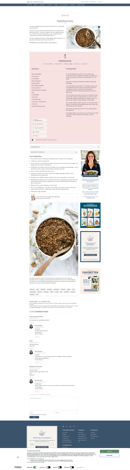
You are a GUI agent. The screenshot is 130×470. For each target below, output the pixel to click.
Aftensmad (32, 289)
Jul (78, 442)
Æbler (61, 292)
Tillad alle (109, 451)
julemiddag (49, 289)
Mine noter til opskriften (38, 152)
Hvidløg (56, 292)
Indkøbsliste (42, 4)
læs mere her (95, 260)
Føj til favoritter (39, 128)
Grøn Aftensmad (81, 434)
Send (36, 135)
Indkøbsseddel (66, 436)
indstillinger (41, 455)
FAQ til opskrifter (64, 4)
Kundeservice (65, 438)
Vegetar (68, 289)
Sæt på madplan (39, 124)
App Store (65, 447)
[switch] (48, 467)
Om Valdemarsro (94, 436)
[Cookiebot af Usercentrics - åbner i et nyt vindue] (18, 467)
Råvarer (56, 4)
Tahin (37, 294)
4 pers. (85, 63)
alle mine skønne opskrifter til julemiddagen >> (46, 42)
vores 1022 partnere (35, 452)
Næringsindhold (35, 147)
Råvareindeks (93, 434)
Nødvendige (109, 455)
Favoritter (49, 4)
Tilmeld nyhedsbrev (90, 255)
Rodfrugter (73, 292)
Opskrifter (29, 4)
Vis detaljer (79, 467)
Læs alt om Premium (67, 442)
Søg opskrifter (85, 2)
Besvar (31, 322)
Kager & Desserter (82, 440)
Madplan (36, 4)
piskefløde (32, 294)
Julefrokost (43, 289)
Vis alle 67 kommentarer (40, 394)
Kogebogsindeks (81, 4)
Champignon (45, 292)
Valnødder (40, 292)
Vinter (73, 289)
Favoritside (65, 432)
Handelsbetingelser (67, 440)
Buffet (37, 289)
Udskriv (37, 131)
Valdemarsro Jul (40, 198)
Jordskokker (66, 292)
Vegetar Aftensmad (82, 438)
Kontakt (92, 438)
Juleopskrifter (56, 289)
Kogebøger (72, 4)
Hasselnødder (33, 292)
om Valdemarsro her (90, 197)
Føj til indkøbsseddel (38, 120)
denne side (37, 307)
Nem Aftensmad (81, 436)
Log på (100, 1)
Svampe (51, 292)
